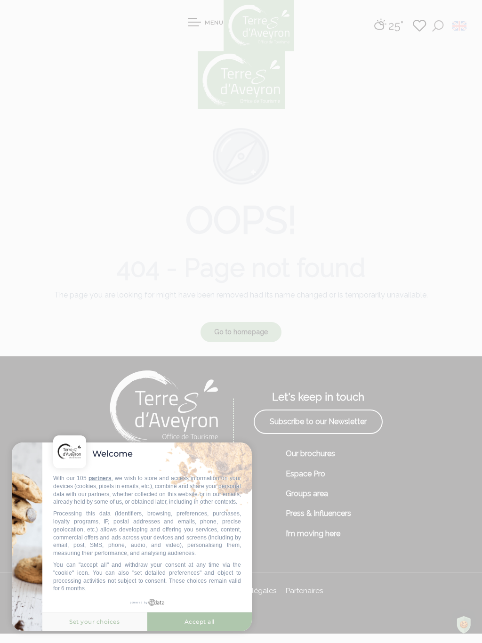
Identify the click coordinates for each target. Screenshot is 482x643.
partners (100, 478)
